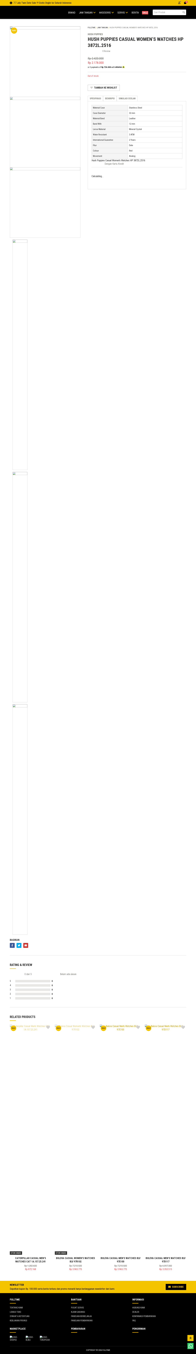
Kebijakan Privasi (18, 1320)
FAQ (134, 1320)
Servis (121, 12)
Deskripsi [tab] (110, 98)
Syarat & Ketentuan (19, 1316)
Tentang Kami (16, 1307)
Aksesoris (105, 12)
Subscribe (177, 1286)
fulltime (91, 27)
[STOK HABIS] (30, 1139)
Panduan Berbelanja (81, 1316)
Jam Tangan (86, 12)
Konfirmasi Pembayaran (144, 1316)
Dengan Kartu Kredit (114, 163)
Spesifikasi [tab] (95, 98)
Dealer (135, 1312)
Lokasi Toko (15, 1312)
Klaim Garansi (78, 1312)
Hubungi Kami (138, 1307)
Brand (71, 12)
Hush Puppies (95, 34)
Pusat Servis (77, 1307)
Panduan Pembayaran (81, 1320)
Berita (135, 12)
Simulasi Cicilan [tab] (127, 98)
